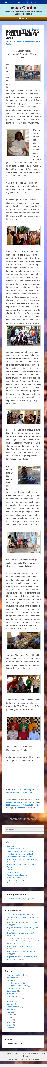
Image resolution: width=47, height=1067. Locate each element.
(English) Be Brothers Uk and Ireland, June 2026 (24, 928)
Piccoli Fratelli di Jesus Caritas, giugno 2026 (23, 917)
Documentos (11, 991)
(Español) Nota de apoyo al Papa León (21, 951)
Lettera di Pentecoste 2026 (16, 938)
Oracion (9, 1015)
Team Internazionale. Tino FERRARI (20, 854)
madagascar (15, 805)
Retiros (9, 1022)
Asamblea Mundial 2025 (15, 975)
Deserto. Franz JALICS (15, 880)
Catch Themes (33, 1059)
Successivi (37, 29)
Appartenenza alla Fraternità (17, 875)
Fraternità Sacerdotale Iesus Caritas (20, 857)
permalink (22, 808)
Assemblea (11, 978)
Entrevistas (11, 996)
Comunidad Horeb (13, 988)
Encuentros (11, 994)
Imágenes (10, 1004)
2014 (8, 805)
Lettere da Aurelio (16, 983)
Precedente (24, 29)
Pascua (9, 1020)
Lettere (9, 980)
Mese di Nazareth (13, 1007)
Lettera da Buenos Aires (15, 849)
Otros (9, 1017)
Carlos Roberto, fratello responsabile (20, 851)
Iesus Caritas (24, 7)
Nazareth (10, 870)
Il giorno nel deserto (14, 883)
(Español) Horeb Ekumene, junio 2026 (20, 933)
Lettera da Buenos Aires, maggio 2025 (20, 899)
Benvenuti (10, 846)
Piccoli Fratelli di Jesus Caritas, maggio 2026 (23, 941)
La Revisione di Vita (14, 872)
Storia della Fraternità (14, 878)
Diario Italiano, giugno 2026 (16, 915)
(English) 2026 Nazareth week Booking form (23, 922)
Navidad (10, 1009)
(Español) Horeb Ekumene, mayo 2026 (21, 946)
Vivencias (10, 1028)
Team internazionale (14, 999)
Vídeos (9, 1025)
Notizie (19, 802)
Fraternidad (11, 1001)
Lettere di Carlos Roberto (19, 986)
